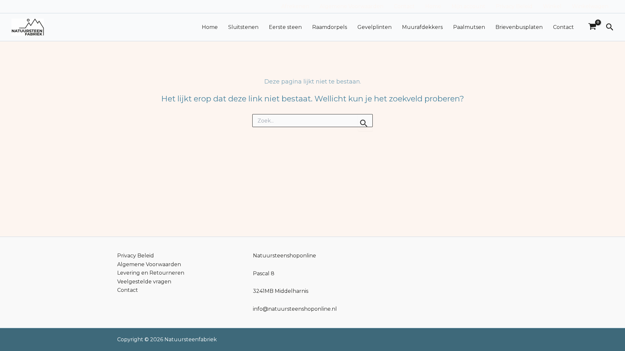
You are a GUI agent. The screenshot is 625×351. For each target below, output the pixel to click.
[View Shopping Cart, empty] (592, 27)
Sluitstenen (243, 27)
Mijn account (468, 6)
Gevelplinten (374, 27)
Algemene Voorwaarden (351, 6)
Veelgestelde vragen (144, 282)
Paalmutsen (469, 27)
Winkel (552, 6)
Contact (404, 6)
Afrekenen (295, 6)
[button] (610, 27)
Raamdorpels (329, 27)
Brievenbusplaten (519, 27)
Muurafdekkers (422, 27)
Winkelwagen (590, 6)
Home (433, 6)
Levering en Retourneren (150, 273)
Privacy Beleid (514, 6)
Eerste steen (285, 27)
